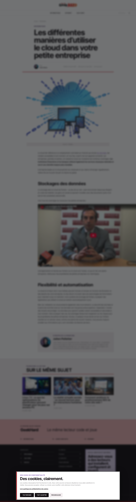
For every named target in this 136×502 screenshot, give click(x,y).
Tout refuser (27, 495)
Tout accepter (42, 495)
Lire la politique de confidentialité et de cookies (34, 489)
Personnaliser (56, 495)
